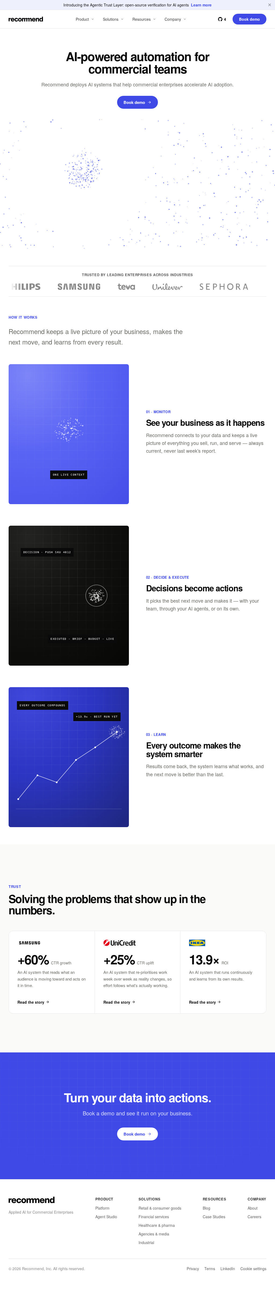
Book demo (134, 102)
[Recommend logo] (32, 1200)
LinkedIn (227, 1268)
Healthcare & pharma (157, 1225)
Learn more (201, 5)
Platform (102, 1208)
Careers (254, 1216)
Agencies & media (154, 1234)
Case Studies (214, 1216)
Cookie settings (253, 1268)
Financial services (154, 1216)
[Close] (269, 5)
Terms (209, 1268)
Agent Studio (106, 1216)
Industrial (146, 1242)
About (253, 1208)
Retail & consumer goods (160, 1208)
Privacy (193, 1268)
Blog (206, 1208)
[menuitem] (86, 19)
